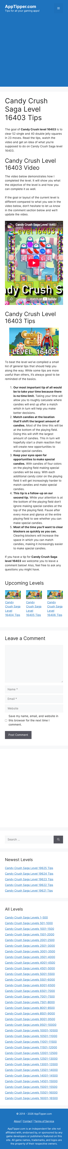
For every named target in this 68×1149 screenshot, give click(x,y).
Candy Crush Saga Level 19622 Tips (29, 885)
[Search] (58, 840)
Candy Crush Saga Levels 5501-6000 (30, 979)
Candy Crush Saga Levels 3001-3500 (30, 951)
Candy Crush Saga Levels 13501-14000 (31, 1070)
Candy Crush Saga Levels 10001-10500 (31, 1030)
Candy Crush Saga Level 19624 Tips (29, 873)
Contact (27, 1121)
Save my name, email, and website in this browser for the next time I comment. (33, 720)
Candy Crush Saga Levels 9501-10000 (30, 1024)
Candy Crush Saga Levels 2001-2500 (30, 940)
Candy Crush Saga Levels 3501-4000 (30, 957)
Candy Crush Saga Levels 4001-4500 (30, 962)
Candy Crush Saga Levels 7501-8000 (30, 1002)
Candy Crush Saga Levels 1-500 (26, 917)
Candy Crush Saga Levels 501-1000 (29, 923)
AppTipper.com (20, 6)
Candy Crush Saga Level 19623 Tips (29, 879)
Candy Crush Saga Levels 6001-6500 (30, 985)
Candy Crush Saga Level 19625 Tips (29, 868)
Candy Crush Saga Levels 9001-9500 (30, 1019)
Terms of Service (44, 1121)
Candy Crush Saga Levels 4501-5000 (30, 968)
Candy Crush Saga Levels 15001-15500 (31, 1087)
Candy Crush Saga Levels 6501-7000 (30, 991)
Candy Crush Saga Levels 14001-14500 (31, 1075)
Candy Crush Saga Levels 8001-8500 (30, 1008)
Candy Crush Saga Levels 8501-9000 (30, 1013)
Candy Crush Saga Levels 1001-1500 (29, 928)
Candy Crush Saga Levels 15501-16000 (31, 1092)
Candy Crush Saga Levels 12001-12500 (31, 1053)
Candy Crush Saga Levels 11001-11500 (31, 1041)
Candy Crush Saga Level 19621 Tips (29, 890)
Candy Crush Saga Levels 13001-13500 (31, 1064)
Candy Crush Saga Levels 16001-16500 (31, 1098)
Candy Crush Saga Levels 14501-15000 (31, 1081)
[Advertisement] (34, 52)
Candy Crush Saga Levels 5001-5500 (30, 974)
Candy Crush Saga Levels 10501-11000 (31, 1036)
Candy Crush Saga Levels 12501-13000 (31, 1058)
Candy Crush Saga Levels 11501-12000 (31, 1047)
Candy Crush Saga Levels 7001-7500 (30, 996)
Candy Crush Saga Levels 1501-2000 (29, 934)
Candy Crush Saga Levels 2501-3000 (30, 945)
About (17, 1121)
